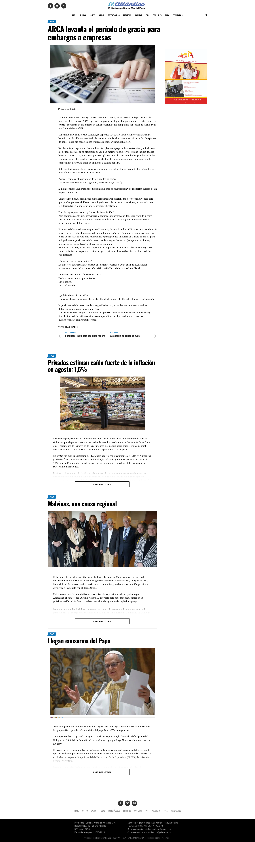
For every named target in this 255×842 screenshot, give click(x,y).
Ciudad (101, 15)
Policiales (157, 15)
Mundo (83, 15)
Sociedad (138, 15)
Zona (167, 15)
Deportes (127, 15)
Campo (92, 15)
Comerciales (178, 15)
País (147, 15)
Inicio (74, 15)
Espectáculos (114, 15)
